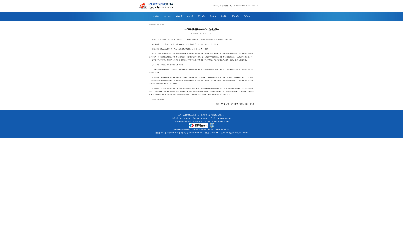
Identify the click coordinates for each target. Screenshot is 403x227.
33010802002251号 (196, 133)
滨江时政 (167, 16)
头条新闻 (156, 16)
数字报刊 (224, 16)
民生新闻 (212, 16)
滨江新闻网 (160, 25)
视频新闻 (235, 16)
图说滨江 (246, 16)
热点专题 (190, 16)
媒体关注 (178, 16)
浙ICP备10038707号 (172, 133)
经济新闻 (201, 16)
